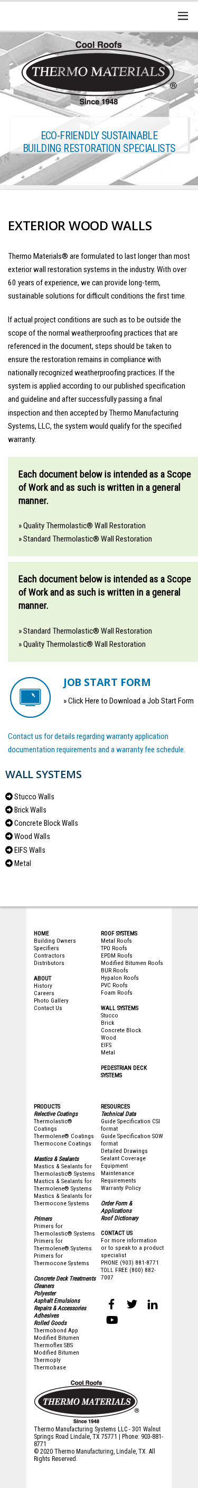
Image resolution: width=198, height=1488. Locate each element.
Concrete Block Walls (46, 823)
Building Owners (55, 940)
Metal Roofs (116, 940)
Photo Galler (50, 1000)
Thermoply (47, 1360)
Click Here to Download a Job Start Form (131, 701)
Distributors (49, 963)
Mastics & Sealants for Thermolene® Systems (63, 1184)
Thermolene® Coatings (64, 1136)
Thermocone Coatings (62, 1143)
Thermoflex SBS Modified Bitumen (56, 1348)
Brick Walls (30, 810)
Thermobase (50, 1367)
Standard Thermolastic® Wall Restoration (87, 539)
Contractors (49, 955)
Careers (44, 993)
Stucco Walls (34, 796)
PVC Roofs (114, 985)
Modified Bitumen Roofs (132, 963)
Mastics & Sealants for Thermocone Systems (63, 1199)
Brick (107, 1022)
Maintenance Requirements (118, 1176)
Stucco (109, 1015)
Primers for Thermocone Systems (61, 1259)
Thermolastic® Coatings (53, 1124)
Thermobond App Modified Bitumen (56, 1334)
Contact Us (48, 1008)
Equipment (114, 1165)
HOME (41, 933)
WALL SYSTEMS (119, 1008)
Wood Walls (32, 836)
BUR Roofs (114, 970)
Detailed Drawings (124, 1151)
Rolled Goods (50, 1323)
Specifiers (46, 948)
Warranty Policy (121, 1188)
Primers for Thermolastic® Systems (64, 1229)
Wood (108, 1037)
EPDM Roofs (117, 955)
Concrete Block (121, 1030)
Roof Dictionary (119, 1218)
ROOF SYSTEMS (119, 933)
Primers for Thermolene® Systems (63, 1244)
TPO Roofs (114, 948)
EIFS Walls (29, 850)
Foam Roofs (117, 992)
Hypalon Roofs (120, 977)
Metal (22, 863)
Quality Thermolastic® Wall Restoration (84, 525)
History (43, 985)
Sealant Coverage (123, 1158)
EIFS (106, 1045)
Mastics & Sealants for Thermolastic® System (63, 1169)
